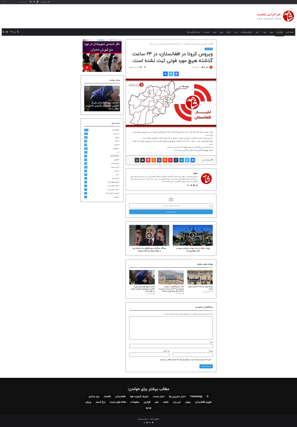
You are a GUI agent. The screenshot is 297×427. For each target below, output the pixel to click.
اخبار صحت (115, 163)
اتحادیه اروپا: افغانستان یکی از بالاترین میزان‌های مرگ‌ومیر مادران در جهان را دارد (143, 289)
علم (117, 174)
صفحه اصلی (290, 32)
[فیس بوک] (193, 185)
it (118, 152)
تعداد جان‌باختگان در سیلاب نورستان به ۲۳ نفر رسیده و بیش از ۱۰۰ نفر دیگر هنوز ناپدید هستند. (171, 289)
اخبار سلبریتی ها (113, 189)
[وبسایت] (196, 185)
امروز (265, 32)
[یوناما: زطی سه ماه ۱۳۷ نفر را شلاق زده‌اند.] (200, 277)
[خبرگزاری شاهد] (275, 16)
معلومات (116, 148)
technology (114, 156)
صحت (236, 32)
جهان (271, 32)
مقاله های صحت (113, 186)
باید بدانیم (115, 167)
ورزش (221, 32)
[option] (102, 98)
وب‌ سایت (166, 351)
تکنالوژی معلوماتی (246, 32)
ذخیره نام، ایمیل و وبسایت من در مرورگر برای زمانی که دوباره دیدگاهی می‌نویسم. (185, 360)
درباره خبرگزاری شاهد (193, 32)
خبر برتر (116, 134)
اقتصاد (228, 32)
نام (211, 342)
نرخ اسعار (115, 178)
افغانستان (279, 32)
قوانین (116, 159)
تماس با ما (206, 32)
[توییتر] (190, 185)
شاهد (257, 32)
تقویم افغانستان (113, 182)
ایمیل (210, 351)
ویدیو (214, 32)
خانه (209, 44)
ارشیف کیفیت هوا (112, 193)
